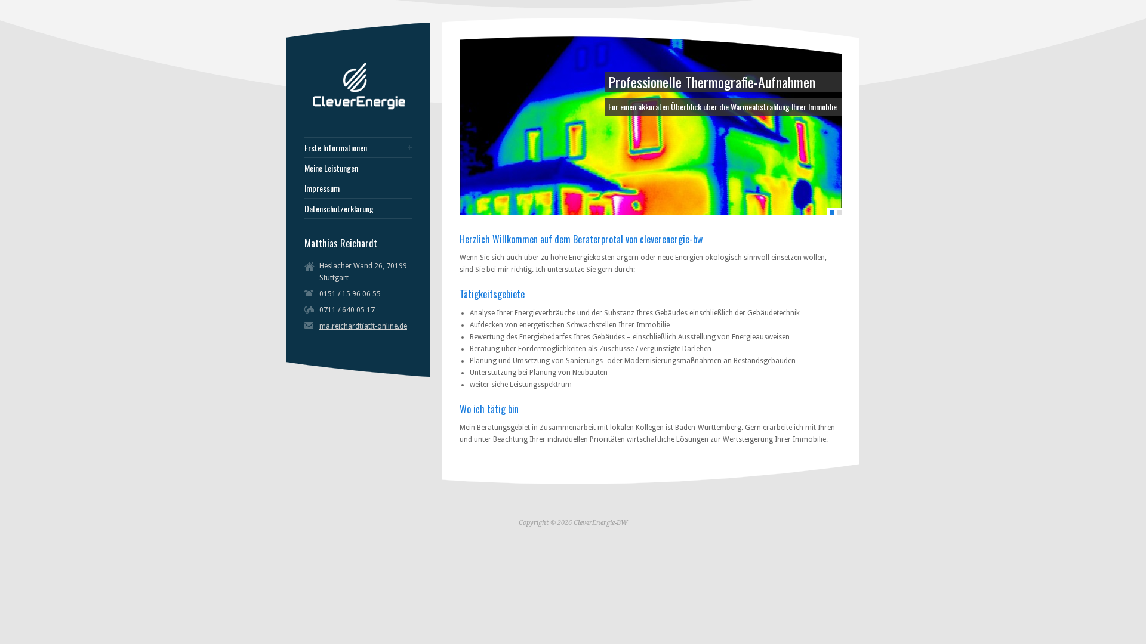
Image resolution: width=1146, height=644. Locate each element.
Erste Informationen (335, 148)
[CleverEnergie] (361, 107)
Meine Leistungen (331, 168)
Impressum (322, 188)
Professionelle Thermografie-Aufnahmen (711, 82)
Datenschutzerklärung (339, 209)
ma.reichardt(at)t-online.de (363, 326)
